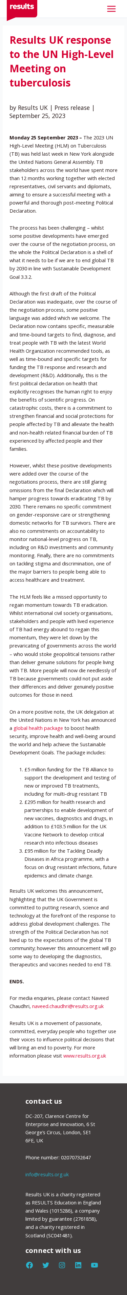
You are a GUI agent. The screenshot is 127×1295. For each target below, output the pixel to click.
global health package (38, 727)
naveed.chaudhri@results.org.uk (68, 1006)
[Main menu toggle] (111, 9)
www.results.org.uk (84, 1055)
